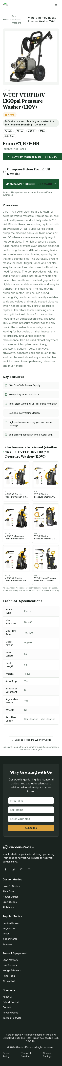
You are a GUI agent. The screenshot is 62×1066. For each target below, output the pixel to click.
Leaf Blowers (10, 965)
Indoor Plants (10, 938)
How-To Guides (11, 886)
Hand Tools (9, 975)
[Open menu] (56, 5)
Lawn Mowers (10, 959)
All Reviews (9, 981)
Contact (7, 1007)
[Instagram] (13, 869)
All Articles (8, 907)
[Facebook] (5, 869)
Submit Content (11, 1002)
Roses (6, 933)
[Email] (29, 869)
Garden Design (11, 923)
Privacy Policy (10, 1012)
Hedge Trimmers (12, 970)
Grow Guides (10, 902)
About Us (8, 996)
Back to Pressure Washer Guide (33, 739)
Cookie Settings (47, 1055)
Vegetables (9, 928)
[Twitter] (21, 869)
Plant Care (8, 891)
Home (6, 19)
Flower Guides (10, 896)
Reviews (7, 944)
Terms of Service (12, 1017)
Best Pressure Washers (16, 19)
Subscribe (31, 827)
